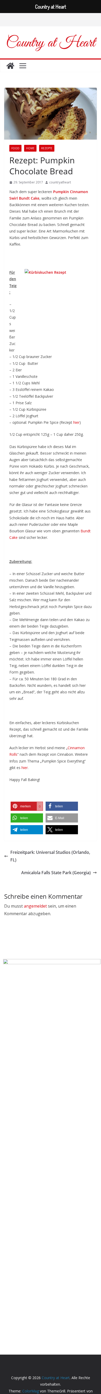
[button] (27, 806)
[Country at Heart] (10, 65)
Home (30, 148)
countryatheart (60, 182)
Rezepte (46, 148)
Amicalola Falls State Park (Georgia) (56, 872)
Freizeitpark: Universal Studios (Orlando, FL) (50, 856)
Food (15, 148)
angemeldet (35, 906)
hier (76, 422)
